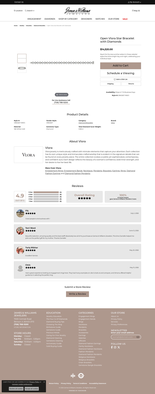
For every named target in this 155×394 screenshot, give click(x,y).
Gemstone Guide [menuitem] (53, 330)
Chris (27, 265)
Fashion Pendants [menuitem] (86, 352)
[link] (18, 2)
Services (114, 322)
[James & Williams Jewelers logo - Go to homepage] (77, 11)
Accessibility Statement (97, 383)
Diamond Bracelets (39, 25)
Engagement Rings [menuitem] (87, 316)
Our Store (113, 19)
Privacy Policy (116, 319)
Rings (123, 171)
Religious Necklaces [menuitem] (87, 357)
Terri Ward (30, 228)
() (61, 192)
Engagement (34, 19)
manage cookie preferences (22, 384)
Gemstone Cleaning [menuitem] (54, 341)
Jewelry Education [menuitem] (54, 316)
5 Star (31, 192)
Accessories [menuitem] (83, 333)
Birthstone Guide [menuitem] (53, 327)
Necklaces (88, 171)
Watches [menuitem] (82, 338)
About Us (115, 316)
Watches (100, 19)
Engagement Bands (73, 171)
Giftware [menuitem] (82, 341)
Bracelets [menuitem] (82, 330)
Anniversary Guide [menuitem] (54, 343)
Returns (131, 84)
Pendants (97, 171)
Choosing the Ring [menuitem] (54, 324)
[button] (133, 2)
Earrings (116, 171)
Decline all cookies (16, 389)
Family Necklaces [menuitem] (86, 346)
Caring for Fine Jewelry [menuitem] (56, 335)
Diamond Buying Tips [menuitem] (55, 322)
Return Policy (54, 383)
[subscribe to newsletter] (138, 337)
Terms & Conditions (80, 383)
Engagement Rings (54, 171)
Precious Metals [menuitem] (52, 333)
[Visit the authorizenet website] (81, 375)
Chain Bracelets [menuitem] (85, 363)
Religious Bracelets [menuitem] (86, 360)
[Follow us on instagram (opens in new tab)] (115, 347)
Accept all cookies (31, 389)
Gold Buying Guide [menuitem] (54, 346)
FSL (27, 211)
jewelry (22, 25)
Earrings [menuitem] (82, 335)
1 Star (31, 201)
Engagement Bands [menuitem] (87, 319)
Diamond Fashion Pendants (77, 173)
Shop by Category (68, 19)
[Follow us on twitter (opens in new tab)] (118, 347)
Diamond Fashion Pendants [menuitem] (90, 354)
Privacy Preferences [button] (119, 324)
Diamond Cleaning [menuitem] (54, 338)
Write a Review (77, 294)
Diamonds (49, 19)
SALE (125, 19)
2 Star (31, 199)
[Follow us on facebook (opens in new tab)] (112, 347)
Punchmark (82, 390)
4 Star (30, 194)
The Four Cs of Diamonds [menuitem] (56, 319)
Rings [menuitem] (81, 322)
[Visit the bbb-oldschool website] (72, 375)
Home (15, 25)
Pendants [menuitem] (83, 327)
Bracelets (29, 25)
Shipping (110, 84)
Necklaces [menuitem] (83, 324)
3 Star (31, 197)
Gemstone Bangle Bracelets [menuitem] (90, 365)
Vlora (113, 123)
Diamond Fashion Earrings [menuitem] (90, 343)
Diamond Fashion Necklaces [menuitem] (90, 349)
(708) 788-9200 (61, 103)
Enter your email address (122, 333)
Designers (86, 19)
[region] (62, 63)
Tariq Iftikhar (31, 248)
